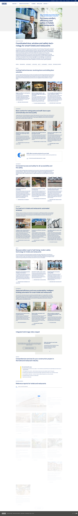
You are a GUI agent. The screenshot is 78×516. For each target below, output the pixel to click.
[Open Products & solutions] (29, 4)
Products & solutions (24, 3)
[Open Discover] (17, 4)
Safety (39, 64)
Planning (33, 3)
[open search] (76, 3)
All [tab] (16, 386)
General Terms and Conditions (16, 513)
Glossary (30, 513)
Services (45, 3)
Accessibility (28, 64)
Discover (14, 3)
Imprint (33, 513)
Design (17, 64)
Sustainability (44, 64)
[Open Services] (48, 4)
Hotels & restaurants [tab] (23, 386)
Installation (39, 3)
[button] (72, 513)
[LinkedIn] (74, 0)
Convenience (22, 64)
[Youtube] (75, 0)
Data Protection (23, 513)
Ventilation (34, 64)
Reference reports (57, 64)
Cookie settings (27, 513)
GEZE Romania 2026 (9, 513)
